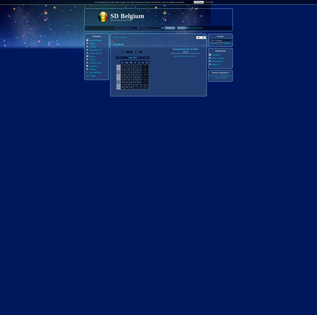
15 (122, 77)
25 (135, 82)
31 (131, 87)
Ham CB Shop (217, 61)
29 (122, 87)
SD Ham (92, 69)
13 (143, 72)
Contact (92, 56)
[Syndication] (112, 42)
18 (135, 77)
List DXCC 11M (95, 63)
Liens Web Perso (95, 73)
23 (127, 82)
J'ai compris (198, 2)
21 (147, 77)
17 (131, 77)
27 (143, 82)
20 (143, 77)
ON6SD (92, 44)
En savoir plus (209, 2)
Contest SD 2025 (95, 53)
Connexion (170, 28)
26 (139, 82)
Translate (227, 43)
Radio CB (215, 64)
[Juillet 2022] (119, 58)
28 (147, 82)
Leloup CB (216, 55)
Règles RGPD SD (95, 50)
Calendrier (93, 66)
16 (127, 77)
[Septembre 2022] (145, 58)
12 (139, 72)
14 (147, 72)
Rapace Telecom (218, 58)
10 (131, 72)
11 (135, 72)
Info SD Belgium (95, 40)
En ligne (92, 76)
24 (131, 82)
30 (127, 87)
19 (139, 77)
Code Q (92, 60)
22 (122, 82)
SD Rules (92, 47)
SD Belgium (127, 15)
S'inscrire (182, 28)
